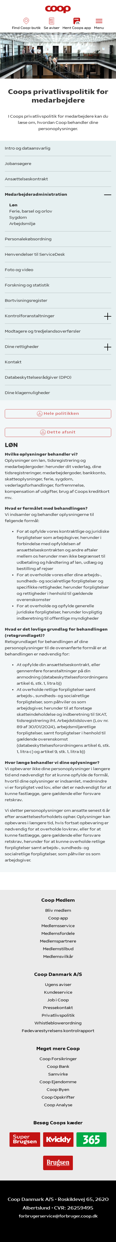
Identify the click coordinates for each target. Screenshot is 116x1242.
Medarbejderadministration (36, 194)
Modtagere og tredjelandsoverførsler (43, 331)
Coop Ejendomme (58, 1081)
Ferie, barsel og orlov (30, 211)
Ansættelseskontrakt (26, 178)
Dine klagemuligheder (27, 392)
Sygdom (18, 217)
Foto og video (19, 269)
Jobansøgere (18, 163)
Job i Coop (58, 1000)
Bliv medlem (58, 910)
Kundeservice (58, 992)
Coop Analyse (58, 1104)
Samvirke (58, 1074)
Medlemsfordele (58, 933)
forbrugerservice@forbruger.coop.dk (58, 1216)
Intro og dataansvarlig (27, 148)
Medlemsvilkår (58, 956)
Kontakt (13, 362)
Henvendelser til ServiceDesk (35, 254)
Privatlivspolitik (58, 1015)
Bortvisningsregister (26, 300)
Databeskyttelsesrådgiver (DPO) (38, 377)
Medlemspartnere (58, 941)
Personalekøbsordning (28, 239)
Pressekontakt (58, 1007)
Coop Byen (58, 1089)
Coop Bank (58, 1066)
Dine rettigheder (22, 346)
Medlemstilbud (58, 948)
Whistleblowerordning (58, 1023)
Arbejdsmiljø (22, 223)
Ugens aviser (58, 984)
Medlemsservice (58, 925)
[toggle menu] (99, 21)
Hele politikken (61, 413)
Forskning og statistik (27, 285)
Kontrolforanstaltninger (29, 315)
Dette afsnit (61, 432)
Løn (13, 205)
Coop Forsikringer (58, 1058)
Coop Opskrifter (58, 1097)
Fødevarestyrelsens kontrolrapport (58, 1030)
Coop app (58, 918)
